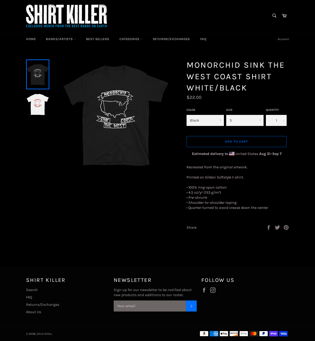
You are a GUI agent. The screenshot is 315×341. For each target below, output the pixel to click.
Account (283, 39)
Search (32, 290)
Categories (130, 39)
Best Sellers (97, 39)
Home (31, 39)
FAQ (203, 39)
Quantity (272, 109)
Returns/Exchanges (171, 39)
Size (229, 109)
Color (191, 109)
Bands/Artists (60, 39)
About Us (33, 312)
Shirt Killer (44, 333)
